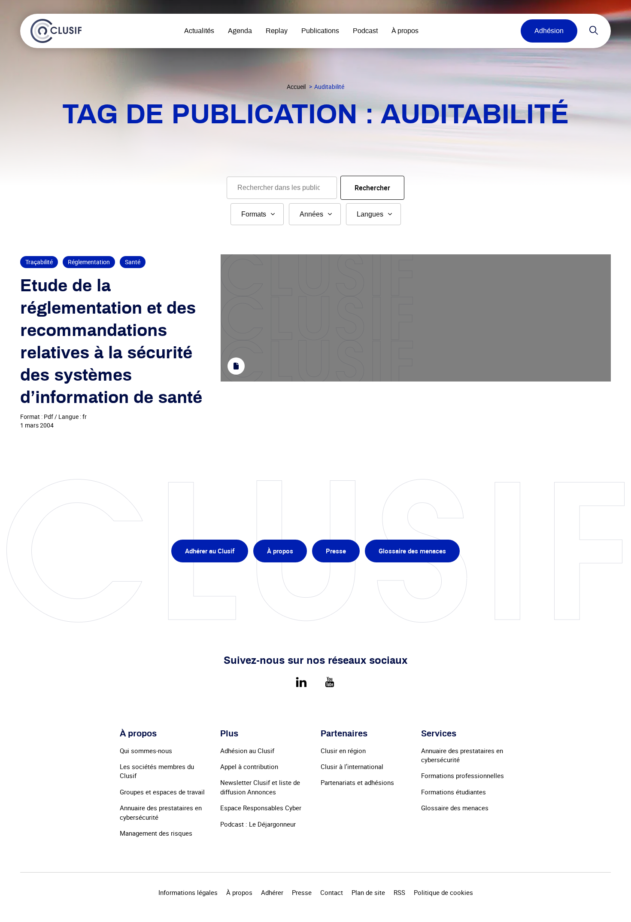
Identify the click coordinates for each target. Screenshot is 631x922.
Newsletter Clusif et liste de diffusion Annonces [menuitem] (260, 787)
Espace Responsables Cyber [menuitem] (260, 807)
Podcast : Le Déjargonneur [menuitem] (258, 824)
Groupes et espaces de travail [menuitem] (162, 792)
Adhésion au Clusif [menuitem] (247, 750)
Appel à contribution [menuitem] (249, 766)
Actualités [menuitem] (199, 30)
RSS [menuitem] (399, 892)
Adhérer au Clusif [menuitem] (209, 550)
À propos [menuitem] (405, 30)
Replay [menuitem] (277, 30)
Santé (132, 262)
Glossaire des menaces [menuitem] (412, 550)
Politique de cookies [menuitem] (443, 892)
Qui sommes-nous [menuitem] (146, 750)
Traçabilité (39, 262)
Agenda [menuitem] (240, 30)
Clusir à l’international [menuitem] (352, 766)
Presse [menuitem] (336, 550)
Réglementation (89, 262)
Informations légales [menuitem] (188, 892)
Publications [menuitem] (320, 30)
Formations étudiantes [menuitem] (453, 792)
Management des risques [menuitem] (156, 833)
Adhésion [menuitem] (549, 30)
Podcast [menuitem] (365, 30)
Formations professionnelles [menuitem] (462, 775)
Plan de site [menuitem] (368, 892)
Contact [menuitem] (331, 892)
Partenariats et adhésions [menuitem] (357, 782)
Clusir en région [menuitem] (343, 750)
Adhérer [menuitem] (272, 892)
